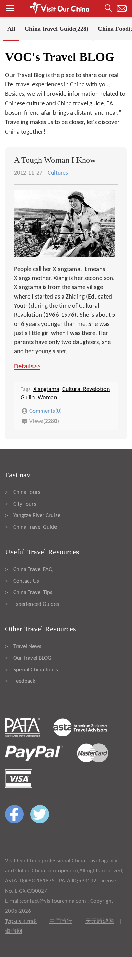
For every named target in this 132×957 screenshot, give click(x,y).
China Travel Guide (35, 527)
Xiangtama (46, 389)
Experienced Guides (36, 604)
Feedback (24, 681)
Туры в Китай (21, 921)
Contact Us (26, 581)
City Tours (24, 504)
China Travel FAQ (32, 569)
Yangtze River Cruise (36, 515)
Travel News (27, 646)
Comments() (45, 411)
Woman (47, 398)
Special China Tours (35, 670)
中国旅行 (60, 921)
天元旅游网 (99, 921)
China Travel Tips (32, 592)
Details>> (27, 366)
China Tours (26, 492)
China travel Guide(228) (56, 28)
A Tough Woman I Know (55, 160)
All (11, 28)
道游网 (13, 931)
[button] (66, 8)
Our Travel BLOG (32, 658)
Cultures (58, 173)
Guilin (28, 398)
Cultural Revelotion (86, 389)
